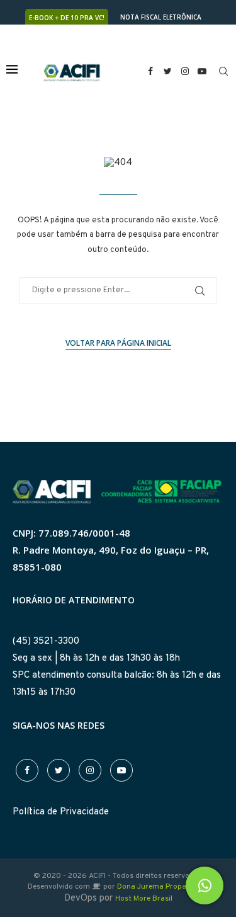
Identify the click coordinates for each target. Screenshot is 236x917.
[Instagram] (185, 71)
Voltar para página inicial (118, 343)
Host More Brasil (143, 899)
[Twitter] (168, 71)
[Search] (223, 71)
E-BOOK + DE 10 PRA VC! (66, 17)
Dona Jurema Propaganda (162, 887)
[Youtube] (202, 71)
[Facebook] (150, 71)
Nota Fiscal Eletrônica (160, 17)
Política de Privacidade (61, 812)
